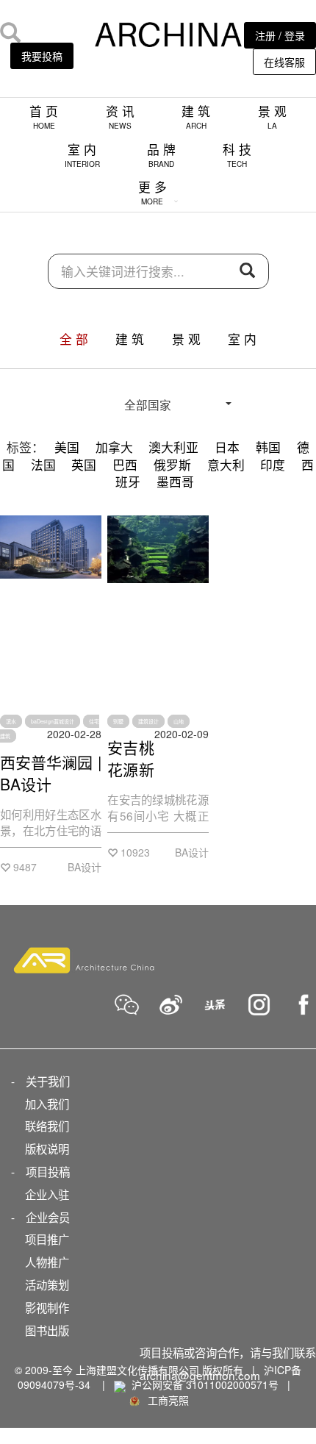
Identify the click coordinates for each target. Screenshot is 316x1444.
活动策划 (47, 1284)
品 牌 (161, 154)
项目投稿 (48, 1171)
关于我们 (48, 1081)
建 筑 (196, 116)
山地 (178, 721)
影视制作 (47, 1307)
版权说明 (47, 1148)
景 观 (272, 116)
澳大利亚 (173, 447)
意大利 (226, 464)
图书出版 (47, 1330)
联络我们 (47, 1126)
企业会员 (48, 1217)
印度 (272, 464)
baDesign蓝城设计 (52, 721)
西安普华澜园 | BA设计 (50, 773)
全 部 (74, 339)
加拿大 (114, 447)
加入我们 (47, 1103)
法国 (43, 464)
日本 (227, 447)
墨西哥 (175, 481)
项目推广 (47, 1239)
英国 (83, 464)
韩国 (268, 447)
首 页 (43, 116)
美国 (66, 447)
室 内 (82, 154)
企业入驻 (47, 1194)
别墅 (118, 721)
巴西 (124, 464)
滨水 (11, 721)
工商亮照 (165, 1400)
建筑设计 (148, 721)
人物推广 (47, 1262)
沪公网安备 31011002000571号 (205, 1384)
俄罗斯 (172, 464)
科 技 (237, 154)
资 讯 (120, 116)
